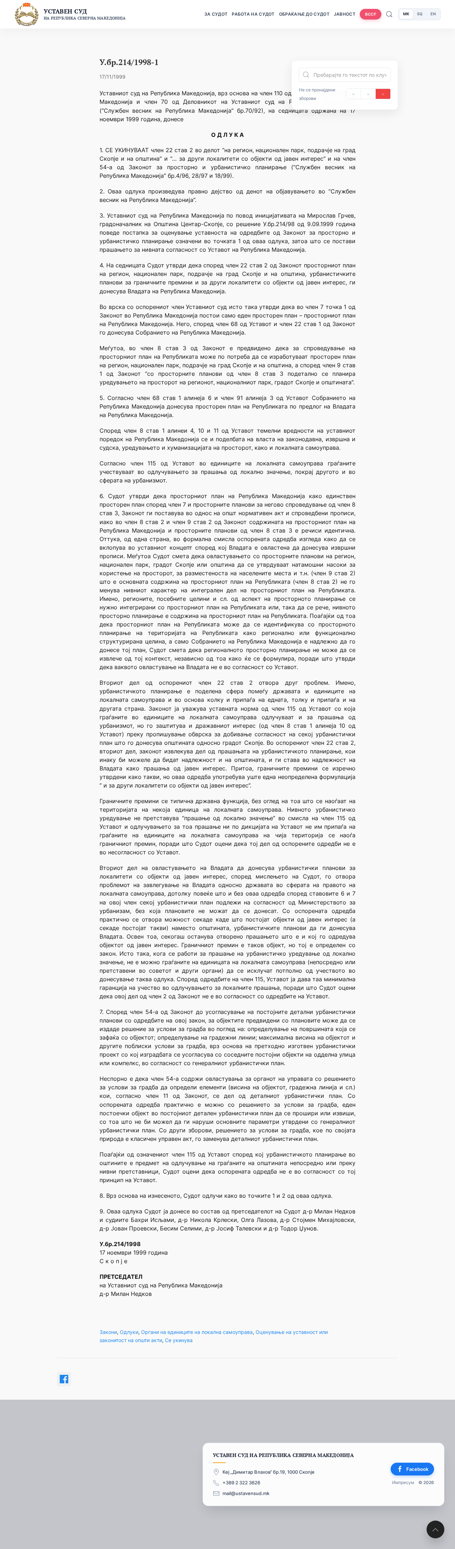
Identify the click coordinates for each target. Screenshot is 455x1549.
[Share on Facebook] (64, 1379)
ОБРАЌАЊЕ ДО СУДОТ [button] (304, 14)
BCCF (370, 14)
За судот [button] (216, 14)
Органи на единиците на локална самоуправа (197, 1332)
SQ (420, 13)
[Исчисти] (383, 94)
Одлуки (129, 1332)
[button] (435, 1529)
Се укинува (179, 1340)
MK (406, 13)
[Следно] (368, 94)
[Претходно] (353, 94)
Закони (108, 1332)
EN (433, 13)
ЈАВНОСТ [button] (344, 14)
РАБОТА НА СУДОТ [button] (253, 14)
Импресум (403, 1482)
